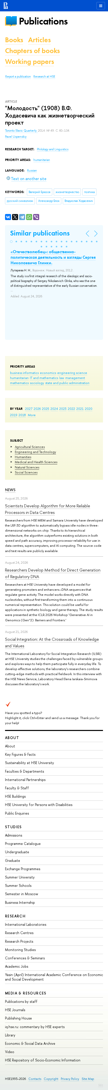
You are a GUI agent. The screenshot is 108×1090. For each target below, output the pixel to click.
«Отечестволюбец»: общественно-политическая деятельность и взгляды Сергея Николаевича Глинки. (53, 257)
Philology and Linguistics (52, 149)
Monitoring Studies (20, 949)
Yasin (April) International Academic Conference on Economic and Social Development (54, 977)
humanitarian (19, 377)
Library (10, 1035)
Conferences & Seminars (25, 958)
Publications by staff (21, 1001)
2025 (45, 408)
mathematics (19, 383)
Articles (39, 39)
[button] (11, 241)
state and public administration (67, 383)
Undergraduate (17, 851)
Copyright (51, 1079)
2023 (63, 408)
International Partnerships (25, 779)
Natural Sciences (27, 467)
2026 (37, 408)
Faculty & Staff (17, 788)
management (75, 377)
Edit (100, 1085)
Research (15, 916)
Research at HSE (44, 77)
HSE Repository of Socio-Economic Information (42, 1060)
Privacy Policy (70, 1079)
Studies (13, 826)
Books (14, 39)
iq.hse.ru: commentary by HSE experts (35, 1026)
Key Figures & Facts (20, 754)
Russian (32, 171)
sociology (37, 383)
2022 (71, 408)
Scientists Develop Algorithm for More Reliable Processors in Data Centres (47, 509)
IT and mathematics (44, 377)
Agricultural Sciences (30, 446)
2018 (22, 415)
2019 (13, 415)
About (12, 737)
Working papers (29, 61)
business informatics (24, 372)
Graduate (12, 860)
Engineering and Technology (35, 451)
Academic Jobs (16, 966)
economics (48, 372)
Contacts (34, 1079)
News (10, 489)
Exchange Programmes (22, 868)
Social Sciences (26, 472)
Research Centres (19, 932)
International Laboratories (25, 924)
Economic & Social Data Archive (30, 1043)
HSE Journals (15, 1009)
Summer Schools (18, 885)
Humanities (23, 457)
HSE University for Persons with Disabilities (38, 804)
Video (9, 1051)
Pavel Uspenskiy (16, 137)
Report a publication (18, 77)
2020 (88, 408)
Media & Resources (25, 993)
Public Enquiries (17, 813)
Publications (43, 21)
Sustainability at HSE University (29, 762)
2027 (28, 408)
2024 (54, 408)
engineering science (72, 372)
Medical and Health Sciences (36, 462)
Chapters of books (32, 50)
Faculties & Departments (24, 771)
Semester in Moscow (21, 893)
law (61, 377)
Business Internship (20, 902)
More (32, 415)
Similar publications (40, 233)
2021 (80, 408)
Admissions (13, 835)
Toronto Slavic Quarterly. (21, 131)
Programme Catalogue (23, 843)
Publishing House (18, 1018)
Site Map (88, 1079)
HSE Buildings (15, 796)
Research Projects (19, 941)
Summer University (20, 877)
